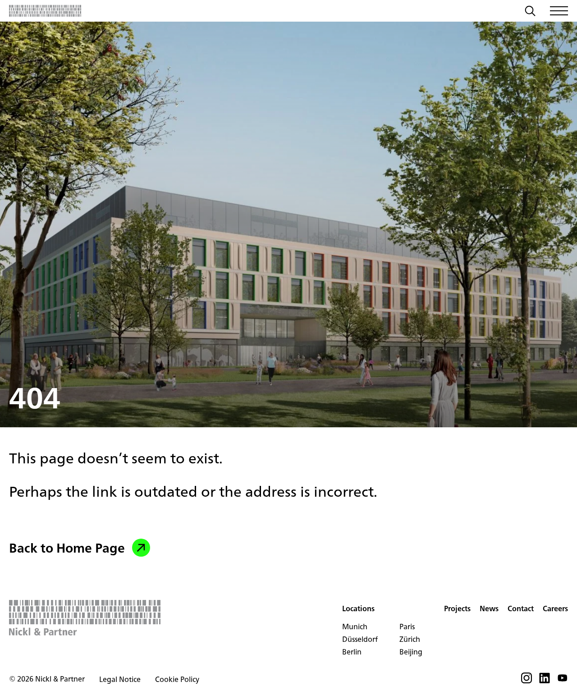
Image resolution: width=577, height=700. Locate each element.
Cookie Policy (177, 679)
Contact (521, 608)
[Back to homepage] (45, 11)
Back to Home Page (67, 548)
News (489, 608)
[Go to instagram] (526, 680)
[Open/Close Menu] (559, 10)
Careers (555, 608)
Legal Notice (120, 679)
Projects (457, 608)
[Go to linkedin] (544, 680)
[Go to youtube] (562, 680)
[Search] (530, 12)
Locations (358, 608)
